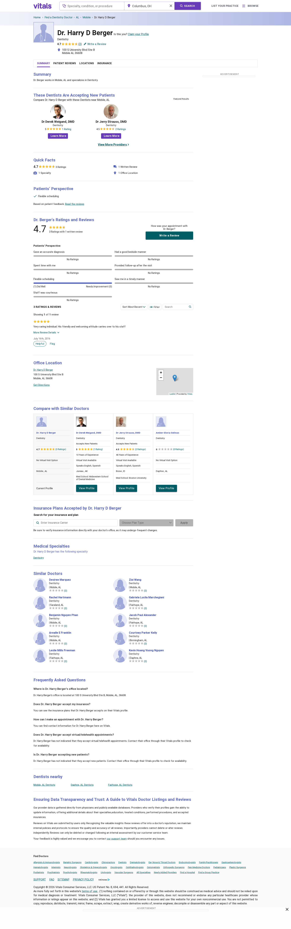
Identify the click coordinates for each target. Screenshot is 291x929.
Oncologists (116, 867)
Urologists (106, 872)
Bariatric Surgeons (72, 862)
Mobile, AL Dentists (44, 784)
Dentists (122, 862)
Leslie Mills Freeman (62, 650)
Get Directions (41, 385)
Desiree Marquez (60, 579)
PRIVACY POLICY (83, 879)
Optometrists (153, 867)
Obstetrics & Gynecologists (93, 867)
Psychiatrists (53, 872)
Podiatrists (38, 872)
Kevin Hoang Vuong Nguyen (146, 650)
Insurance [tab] (104, 63)
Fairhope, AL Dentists (120, 784)
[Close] (287, 910)
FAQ (51, 879)
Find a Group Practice (208, 872)
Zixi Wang (135, 579)
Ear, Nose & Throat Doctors (162, 862)
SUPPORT (39, 879)
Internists (55, 867)
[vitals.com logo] (42, 6)
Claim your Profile (138, 34)
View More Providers (112, 144)
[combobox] (92, 6)
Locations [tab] (86, 63)
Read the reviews (74, 204)
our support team (117, 838)
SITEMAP (63, 879)
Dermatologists (137, 862)
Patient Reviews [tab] (64, 63)
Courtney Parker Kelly (143, 632)
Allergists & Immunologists (46, 862)
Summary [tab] (43, 63)
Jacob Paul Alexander (142, 615)
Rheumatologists (89, 872)
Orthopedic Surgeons (173, 867)
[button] (175, 378)
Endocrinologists (187, 862)
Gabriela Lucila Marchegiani (146, 597)
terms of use (90, 891)
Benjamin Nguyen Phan (63, 615)
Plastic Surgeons (237, 867)
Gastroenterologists (231, 862)
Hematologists (40, 867)
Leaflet (172, 393)
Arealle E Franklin (60, 632)
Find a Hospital (187, 872)
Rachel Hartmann (60, 597)
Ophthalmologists (135, 867)
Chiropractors (108, 862)
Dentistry (38, 557)
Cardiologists (91, 862)
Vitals (189, 393)
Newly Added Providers (165, 872)
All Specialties (144, 872)
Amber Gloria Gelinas (167, 432)
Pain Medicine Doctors (199, 867)
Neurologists (70, 867)
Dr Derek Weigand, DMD (58, 121)
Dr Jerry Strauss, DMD (111, 121)
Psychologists (70, 872)
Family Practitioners (208, 862)
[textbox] (92, 6)
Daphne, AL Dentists (82, 784)
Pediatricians (219, 867)
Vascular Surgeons (123, 872)
